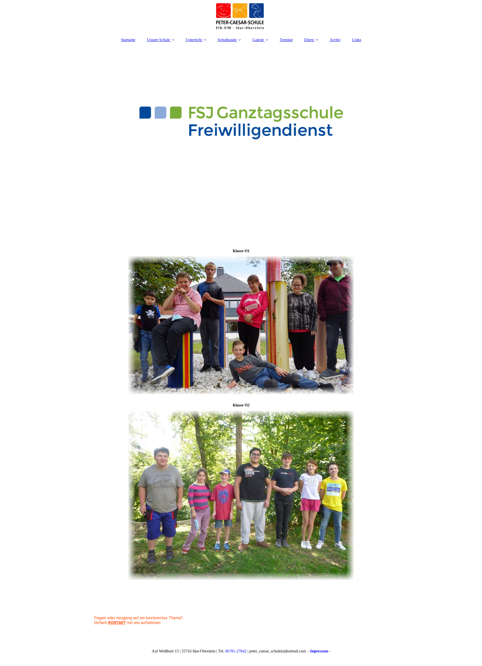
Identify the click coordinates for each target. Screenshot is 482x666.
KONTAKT (117, 622)
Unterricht (194, 40)
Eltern (309, 40)
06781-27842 (236, 651)
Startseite (128, 40)
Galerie (258, 40)
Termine (286, 40)
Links (356, 40)
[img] (241, 16)
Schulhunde (227, 40)
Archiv (335, 40)
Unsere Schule (158, 40)
